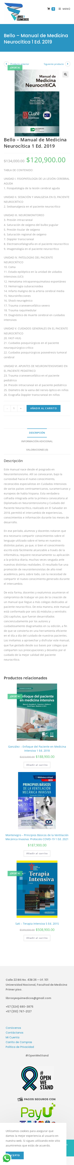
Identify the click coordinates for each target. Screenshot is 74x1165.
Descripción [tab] (37, 432)
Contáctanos (14, 1033)
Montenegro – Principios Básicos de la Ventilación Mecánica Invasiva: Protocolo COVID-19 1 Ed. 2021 (37, 837)
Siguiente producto (54, 64)
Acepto (14, 1155)
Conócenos (13, 1028)
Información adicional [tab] (37, 441)
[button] (65, 74)
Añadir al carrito (43, 408)
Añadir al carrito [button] (37, 764)
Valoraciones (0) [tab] (37, 449)
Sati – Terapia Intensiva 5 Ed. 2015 (37, 923)
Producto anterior (19, 64)
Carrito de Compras (19, 1042)
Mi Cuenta (12, 1037)
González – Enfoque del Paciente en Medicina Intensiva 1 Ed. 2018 (37, 748)
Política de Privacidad (20, 1047)
